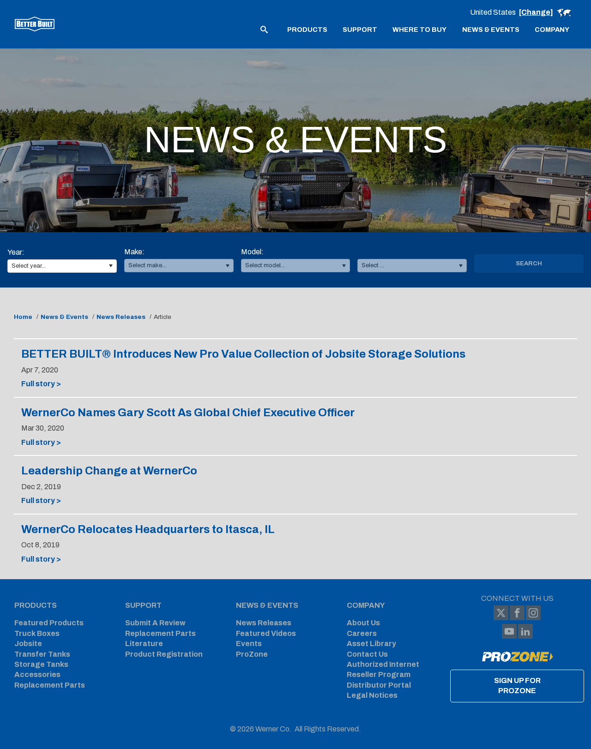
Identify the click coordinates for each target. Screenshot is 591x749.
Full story (58, 384)
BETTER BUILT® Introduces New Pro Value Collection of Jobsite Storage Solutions (243, 354)
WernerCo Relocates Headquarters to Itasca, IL (148, 529)
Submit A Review (155, 623)
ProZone (252, 654)
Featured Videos (266, 633)
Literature (144, 643)
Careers (362, 633)
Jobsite (28, 643)
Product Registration (164, 654)
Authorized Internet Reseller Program (383, 669)
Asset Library (371, 643)
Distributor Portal (379, 685)
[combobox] (62, 266)
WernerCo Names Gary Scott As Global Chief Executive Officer (188, 413)
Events (249, 643)
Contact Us (367, 654)
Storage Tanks (41, 664)
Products (35, 605)
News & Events (64, 316)
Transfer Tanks (42, 654)
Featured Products (49, 623)
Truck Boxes (37, 633)
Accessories (37, 674)
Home (23, 316)
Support (143, 605)
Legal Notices (372, 695)
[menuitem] (307, 29)
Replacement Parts (49, 685)
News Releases (120, 316)
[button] (110, 266)
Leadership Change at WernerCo (109, 471)
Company (366, 605)
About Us (363, 623)
